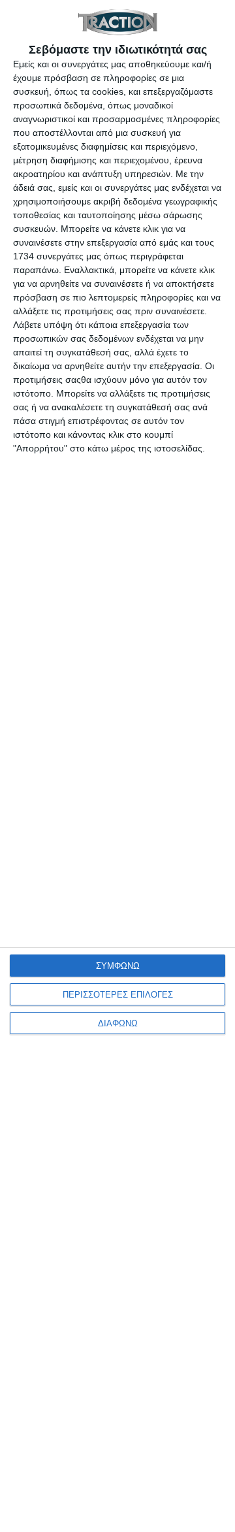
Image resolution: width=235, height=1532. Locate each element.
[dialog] (117, 766)
